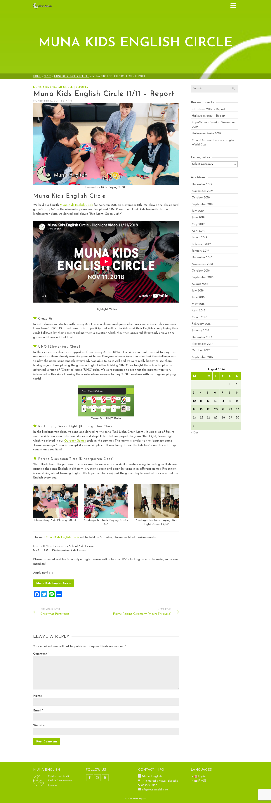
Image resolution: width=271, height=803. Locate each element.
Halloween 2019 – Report (208, 115)
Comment (41, 653)
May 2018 (198, 304)
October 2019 (201, 197)
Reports (82, 87)
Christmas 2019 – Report (208, 109)
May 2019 (198, 224)
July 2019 (198, 211)
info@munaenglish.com (155, 789)
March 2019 (199, 237)
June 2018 (198, 297)
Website (38, 725)
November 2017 (202, 343)
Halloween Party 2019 (206, 133)
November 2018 (202, 264)
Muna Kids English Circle (53, 87)
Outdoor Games (75, 440)
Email (38, 710)
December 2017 (202, 337)
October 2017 (201, 350)
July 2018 (198, 290)
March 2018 (199, 317)
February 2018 (201, 323)
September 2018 (202, 277)
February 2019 (201, 244)
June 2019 (198, 217)
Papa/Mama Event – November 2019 (213, 124)
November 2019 (202, 191)
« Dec (194, 432)
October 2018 (201, 270)
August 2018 (200, 284)
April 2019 (198, 230)
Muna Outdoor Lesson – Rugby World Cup (213, 142)
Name (38, 695)
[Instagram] (97, 777)
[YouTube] (105, 777)
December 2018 (202, 257)
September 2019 (202, 204)
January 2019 (200, 250)
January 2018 (200, 330)
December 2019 (202, 184)
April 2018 (198, 310)
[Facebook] (89, 777)
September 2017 (202, 357)
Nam (68, 101)
